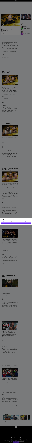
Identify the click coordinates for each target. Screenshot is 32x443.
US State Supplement (25, 221)
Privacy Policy (2, 221)
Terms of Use (9, 220)
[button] (16, 223)
